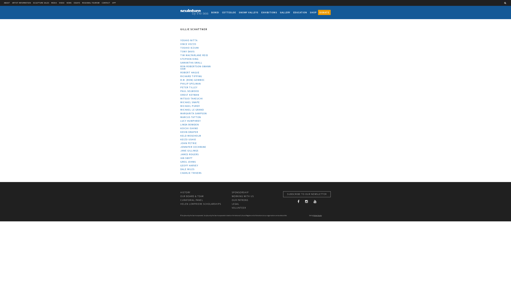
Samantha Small (191, 62)
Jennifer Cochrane (193, 146)
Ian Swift (186, 158)
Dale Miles (187, 169)
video (62, 3)
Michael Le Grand (192, 109)
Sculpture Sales (41, 3)
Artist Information (21, 3)
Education (300, 12)
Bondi (215, 12)
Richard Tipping (191, 76)
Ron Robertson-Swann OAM (195, 67)
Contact (106, 3)
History (185, 192)
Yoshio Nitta (188, 40)
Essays (77, 3)
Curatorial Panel (191, 200)
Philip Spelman (190, 83)
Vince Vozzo (188, 44)
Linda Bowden (189, 124)
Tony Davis (187, 51)
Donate (324, 12)
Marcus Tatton (190, 117)
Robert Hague (189, 72)
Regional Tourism (91, 3)
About (7, 3)
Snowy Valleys (248, 12)
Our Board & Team (192, 196)
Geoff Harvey (189, 165)
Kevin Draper (189, 132)
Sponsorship (240, 192)
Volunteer (239, 207)
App (114, 3)
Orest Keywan (189, 94)
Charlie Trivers (191, 172)
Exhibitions (269, 12)
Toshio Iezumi (189, 47)
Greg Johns (188, 161)
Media (54, 3)
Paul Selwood (189, 91)
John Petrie (188, 143)
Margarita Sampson (193, 113)
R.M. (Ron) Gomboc (192, 79)
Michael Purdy (190, 105)
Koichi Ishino (189, 128)
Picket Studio (317, 215)
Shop (313, 12)
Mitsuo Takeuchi (191, 98)
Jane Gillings (189, 150)
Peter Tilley (188, 87)
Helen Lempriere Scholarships (200, 203)
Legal (235, 203)
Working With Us (243, 196)
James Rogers (189, 154)
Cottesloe (229, 12)
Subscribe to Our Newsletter (307, 194)
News (69, 3)
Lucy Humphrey (190, 120)
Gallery (285, 12)
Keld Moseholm (190, 135)
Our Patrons (240, 200)
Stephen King (189, 58)
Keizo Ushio (188, 139)
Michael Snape (190, 102)
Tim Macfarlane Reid (194, 55)
